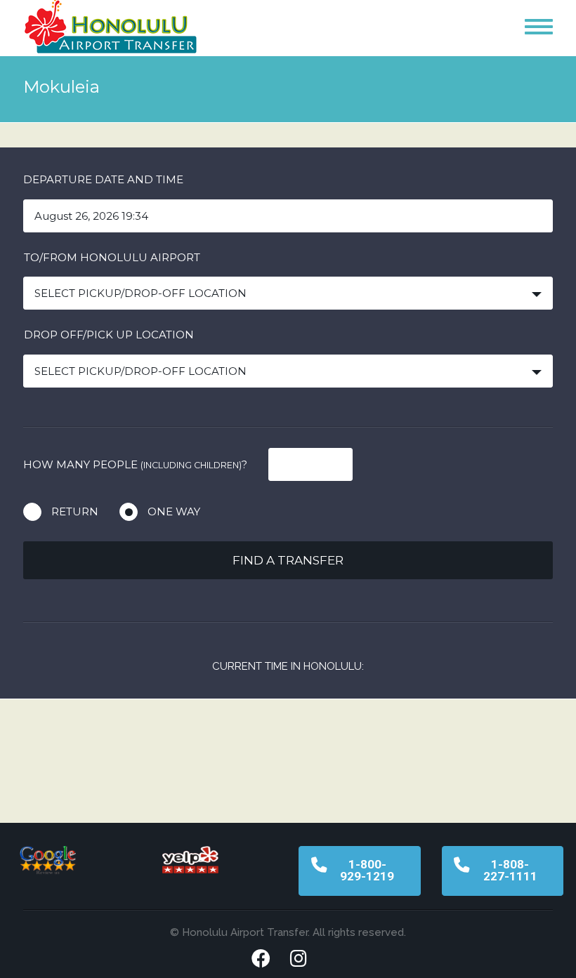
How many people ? (135, 464)
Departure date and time (103, 179)
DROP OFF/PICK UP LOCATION (109, 334)
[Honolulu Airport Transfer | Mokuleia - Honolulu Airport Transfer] (111, 31)
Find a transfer (288, 560)
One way (174, 511)
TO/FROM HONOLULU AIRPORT (112, 257)
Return (74, 511)
